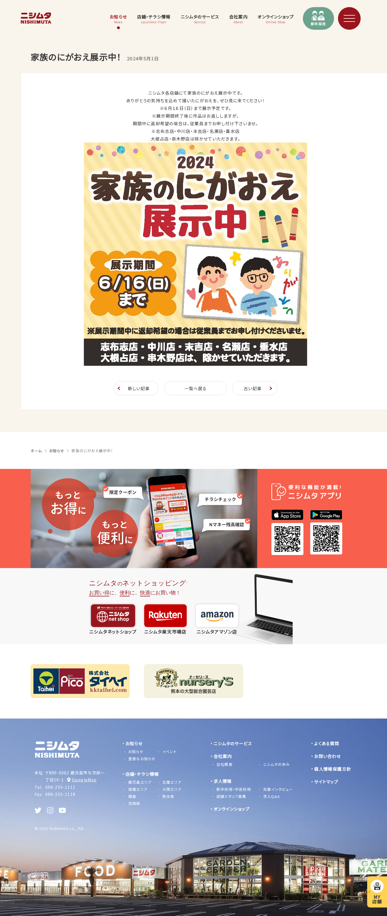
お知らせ (57, 450)
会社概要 (224, 764)
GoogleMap (84, 780)
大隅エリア (171, 789)
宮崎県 (134, 803)
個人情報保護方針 (332, 769)
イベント (169, 751)
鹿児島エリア (139, 782)
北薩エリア (171, 782)
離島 (132, 796)
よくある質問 (326, 743)
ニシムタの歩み (276, 764)
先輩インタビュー (278, 789)
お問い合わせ (327, 756)
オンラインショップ (232, 809)
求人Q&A (271, 796)
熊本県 (168, 796)
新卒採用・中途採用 (233, 789)
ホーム (36, 450)
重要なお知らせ (142, 758)
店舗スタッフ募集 (231, 796)
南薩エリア (137, 789)
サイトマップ (326, 782)
